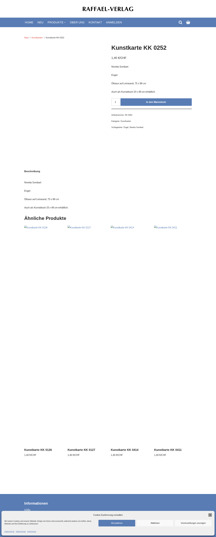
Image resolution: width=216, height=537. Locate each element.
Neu (40, 22)
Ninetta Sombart (136, 127)
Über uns (77, 22)
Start (26, 37)
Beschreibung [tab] (32, 171)
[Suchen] (180, 22)
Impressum (31, 532)
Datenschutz (9, 532)
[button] (210, 515)
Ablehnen (155, 523)
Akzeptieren (117, 523)
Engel (126, 127)
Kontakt (95, 22)
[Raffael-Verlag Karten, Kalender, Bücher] (108, 8)
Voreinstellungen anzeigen (193, 523)
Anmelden (114, 22)
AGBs (27, 510)
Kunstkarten (37, 37)
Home (29, 22)
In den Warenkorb (156, 102)
